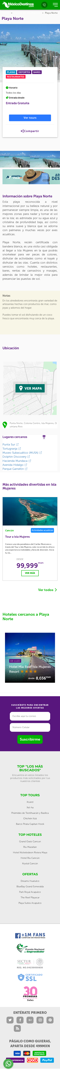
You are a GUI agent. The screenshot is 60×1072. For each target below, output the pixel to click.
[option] (15, 159)
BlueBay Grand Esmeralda (30, 886)
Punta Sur (9, 444)
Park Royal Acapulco (30, 892)
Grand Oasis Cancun (30, 841)
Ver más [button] (30, 573)
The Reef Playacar (30, 897)
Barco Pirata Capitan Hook (30, 824)
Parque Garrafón (13, 468)
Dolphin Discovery (14, 456)
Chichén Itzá (30, 818)
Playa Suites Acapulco (30, 903)
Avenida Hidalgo (13, 464)
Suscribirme (30, 739)
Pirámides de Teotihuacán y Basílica (30, 813)
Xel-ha (30, 807)
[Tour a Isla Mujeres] (30, 511)
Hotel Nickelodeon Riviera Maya (30, 852)
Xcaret (30, 802)
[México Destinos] (18, 5)
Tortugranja (10, 448)
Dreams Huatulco (30, 881)
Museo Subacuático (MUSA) (20, 452)
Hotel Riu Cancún (30, 858)
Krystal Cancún (30, 863)
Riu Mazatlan (30, 847)
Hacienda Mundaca (15, 460)
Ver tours (30, 117)
